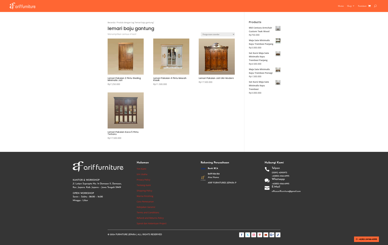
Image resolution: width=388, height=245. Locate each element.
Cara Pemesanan (145, 201)
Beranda (111, 22)
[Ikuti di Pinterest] (259, 234)
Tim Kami (141, 168)
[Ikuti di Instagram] (253, 234)
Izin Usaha (142, 174)
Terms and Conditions (148, 212)
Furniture (362, 6)
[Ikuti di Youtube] (265, 234)
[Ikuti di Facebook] (241, 234)
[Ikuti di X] (247, 234)
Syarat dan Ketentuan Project (151, 223)
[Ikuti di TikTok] (278, 234)
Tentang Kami (144, 185)
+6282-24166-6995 (368, 239)
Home (341, 6)
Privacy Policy (143, 179)
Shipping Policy (144, 190)
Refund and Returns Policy (150, 217)
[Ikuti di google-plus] (271, 234)
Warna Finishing (145, 196)
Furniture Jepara (126, 234)
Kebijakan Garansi (146, 207)
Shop (349, 6)
